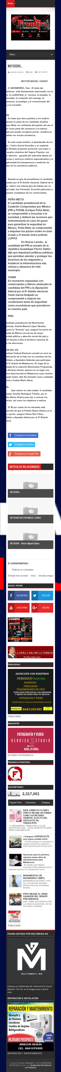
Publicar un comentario (23, 569)
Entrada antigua (46, 575)
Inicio (33, 575)
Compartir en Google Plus (27, 454)
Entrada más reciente (18, 575)
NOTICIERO (42, 72)
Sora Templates (27, 1063)
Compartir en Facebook (26, 435)
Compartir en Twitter (24, 444)
